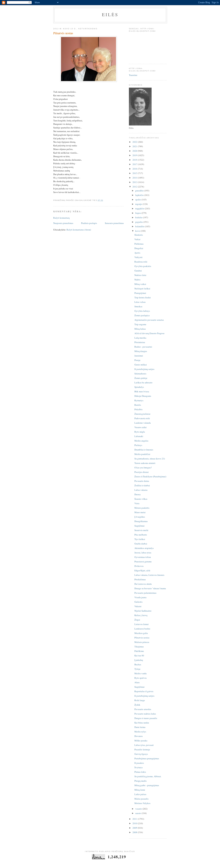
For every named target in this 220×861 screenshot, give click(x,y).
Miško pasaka (140, 740)
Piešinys (138, 445)
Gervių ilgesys (141, 753)
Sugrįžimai (139, 525)
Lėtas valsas (140, 301)
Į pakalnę (138, 660)
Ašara (137, 682)
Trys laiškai (139, 539)
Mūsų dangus (140, 351)
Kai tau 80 (139, 655)
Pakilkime (139, 651)
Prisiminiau (139, 342)
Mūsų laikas (140, 328)
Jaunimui (138, 355)
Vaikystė (138, 257)
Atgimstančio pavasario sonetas (149, 319)
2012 (135, 186)
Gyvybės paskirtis (142, 266)
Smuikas (138, 306)
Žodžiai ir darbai (142, 485)
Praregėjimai (140, 293)
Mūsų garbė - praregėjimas (146, 785)
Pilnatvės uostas (141, 637)
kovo (138, 230)
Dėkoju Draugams (142, 395)
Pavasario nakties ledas (145, 713)
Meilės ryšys (140, 731)
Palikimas (139, 243)
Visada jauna (140, 597)
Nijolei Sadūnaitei (142, 610)
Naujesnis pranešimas (63, 223)
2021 (135, 146)
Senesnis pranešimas (114, 223)
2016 (135, 168)
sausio (138, 813)
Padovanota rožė (142, 418)
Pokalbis (138, 409)
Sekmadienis (140, 373)
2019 (135, 155)
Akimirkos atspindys (144, 548)
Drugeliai (138, 248)
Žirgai (137, 619)
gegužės (139, 221)
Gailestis (138, 601)
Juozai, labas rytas (142, 552)
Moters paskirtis (141, 507)
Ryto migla (139, 431)
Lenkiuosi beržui (142, 628)
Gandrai (138, 270)
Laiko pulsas (140, 794)
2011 (135, 818)
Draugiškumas (141, 521)
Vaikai (137, 239)
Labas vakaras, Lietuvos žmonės (149, 574)
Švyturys (138, 767)
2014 (135, 177)
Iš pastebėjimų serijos (144, 369)
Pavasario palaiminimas (145, 592)
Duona (137, 494)
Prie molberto (140, 534)
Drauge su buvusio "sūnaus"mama (150, 588)
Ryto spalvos (140, 677)
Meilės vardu (140, 673)
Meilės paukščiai (142, 454)
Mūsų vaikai (140, 284)
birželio (139, 217)
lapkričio (139, 195)
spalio (138, 199)
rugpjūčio (140, 208)
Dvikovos (139, 566)
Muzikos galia (141, 633)
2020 (135, 150)
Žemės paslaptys (142, 315)
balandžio (140, 226)
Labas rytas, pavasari (144, 745)
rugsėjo (139, 204)
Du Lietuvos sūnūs (143, 583)
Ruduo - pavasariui (143, 346)
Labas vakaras (140, 489)
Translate (133, 75)
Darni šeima (139, 727)
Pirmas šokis (140, 771)
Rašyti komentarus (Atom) (79, 229)
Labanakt (138, 436)
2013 (135, 182)
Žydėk (137, 704)
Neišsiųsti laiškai (142, 288)
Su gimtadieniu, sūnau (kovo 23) (149, 458)
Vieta (136, 503)
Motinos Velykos (142, 803)
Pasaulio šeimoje (142, 749)
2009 (135, 827)
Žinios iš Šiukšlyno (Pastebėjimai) (150, 476)
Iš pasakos (139, 762)
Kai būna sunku (141, 722)
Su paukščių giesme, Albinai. (147, 776)
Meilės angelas (141, 440)
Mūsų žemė (139, 789)
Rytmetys (138, 400)
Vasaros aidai (140, 427)
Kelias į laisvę (140, 615)
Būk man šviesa (141, 391)
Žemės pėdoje (140, 378)
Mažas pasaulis (141, 798)
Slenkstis (138, 234)
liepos (138, 212)
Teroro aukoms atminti (144, 463)
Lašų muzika (140, 337)
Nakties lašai (140, 275)
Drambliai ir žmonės (143, 449)
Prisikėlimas (140, 579)
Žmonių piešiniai (142, 413)
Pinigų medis (140, 780)
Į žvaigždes (139, 516)
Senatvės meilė (141, 530)
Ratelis (137, 404)
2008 (135, 832)
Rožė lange (139, 700)
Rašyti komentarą (61, 217)
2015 (135, 173)
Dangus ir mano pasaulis (145, 718)
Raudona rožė (140, 261)
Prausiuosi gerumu (143, 561)
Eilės (110, 14)
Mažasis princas (141, 642)
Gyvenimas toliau (142, 557)
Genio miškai (140, 364)
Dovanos (138, 736)
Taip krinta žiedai (142, 297)
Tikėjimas (139, 646)
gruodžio (139, 190)
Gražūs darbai (140, 543)
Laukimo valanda (142, 422)
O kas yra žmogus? (143, 467)
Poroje (137, 360)
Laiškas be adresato (143, 382)
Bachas (137, 664)
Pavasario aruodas (142, 709)
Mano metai (140, 512)
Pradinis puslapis (89, 223)
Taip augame (140, 324)
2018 (135, 159)
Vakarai (137, 606)
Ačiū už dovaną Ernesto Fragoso (149, 333)
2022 (135, 141)
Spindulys (139, 386)
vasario (138, 808)
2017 (135, 164)
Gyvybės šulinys (142, 310)
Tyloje (137, 668)
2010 (135, 823)
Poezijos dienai (141, 472)
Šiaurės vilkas (140, 498)
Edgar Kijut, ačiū (142, 570)
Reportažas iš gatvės (143, 691)
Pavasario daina (141, 480)
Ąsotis (137, 252)
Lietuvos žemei (141, 624)
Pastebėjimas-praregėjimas (146, 758)
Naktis (137, 279)
